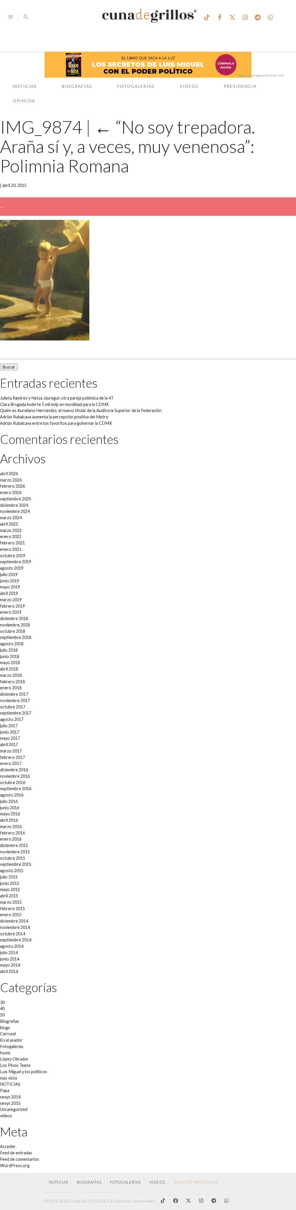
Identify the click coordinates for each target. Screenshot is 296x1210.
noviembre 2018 (15, 624)
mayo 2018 (10, 662)
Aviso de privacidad (196, 1182)
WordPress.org (14, 1165)
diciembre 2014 (14, 921)
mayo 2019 (10, 586)
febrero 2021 (12, 542)
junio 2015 (9, 883)
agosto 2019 (11, 568)
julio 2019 (9, 574)
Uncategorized (13, 1109)
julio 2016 (9, 801)
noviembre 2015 (15, 851)
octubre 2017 (12, 706)
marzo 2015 (11, 902)
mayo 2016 (10, 813)
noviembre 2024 (15, 511)
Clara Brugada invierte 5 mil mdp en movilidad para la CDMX (54, 404)
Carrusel (8, 1033)
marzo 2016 (11, 826)
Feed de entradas (16, 1152)
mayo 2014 (10, 965)
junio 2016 (9, 807)
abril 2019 (9, 593)
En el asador (11, 1040)
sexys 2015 (10, 1103)
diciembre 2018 (14, 618)
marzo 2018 (11, 675)
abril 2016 (9, 820)
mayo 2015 (10, 889)
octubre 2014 (12, 933)
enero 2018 (10, 687)
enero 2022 (10, 536)
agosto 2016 (11, 794)
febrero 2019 (12, 606)
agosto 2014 (11, 946)
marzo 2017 (11, 750)
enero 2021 (10, 549)
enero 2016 (10, 839)
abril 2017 (9, 744)
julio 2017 (9, 725)
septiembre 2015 (15, 864)
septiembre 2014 (15, 939)
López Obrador (14, 1058)
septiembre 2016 (15, 788)
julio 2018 (9, 650)
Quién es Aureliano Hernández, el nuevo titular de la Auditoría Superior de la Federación (81, 410)
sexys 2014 (10, 1096)
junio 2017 (9, 732)
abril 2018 (9, 668)
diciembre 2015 (14, 845)
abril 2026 (9, 473)
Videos (189, 86)
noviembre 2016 (15, 776)
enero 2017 (10, 763)
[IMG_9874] (44, 338)
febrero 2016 (12, 832)
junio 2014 (9, 958)
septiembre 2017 (15, 712)
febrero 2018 (12, 681)
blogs (5, 1027)
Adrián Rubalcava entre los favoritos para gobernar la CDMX (56, 423)
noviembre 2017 (15, 700)
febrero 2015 (12, 908)
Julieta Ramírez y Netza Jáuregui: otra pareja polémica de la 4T (57, 398)
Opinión (24, 100)
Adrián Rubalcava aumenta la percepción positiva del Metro (54, 416)
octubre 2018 (12, 631)
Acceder (8, 1146)
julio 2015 (9, 876)
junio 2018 (9, 656)
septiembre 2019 (15, 561)
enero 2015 (10, 914)
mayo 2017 (10, 738)
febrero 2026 (12, 486)
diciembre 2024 (14, 505)
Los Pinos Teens (15, 1065)
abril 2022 (9, 524)
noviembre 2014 (15, 927)
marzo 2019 (11, 599)
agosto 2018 (11, 643)
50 (2, 1014)
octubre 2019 (12, 555)
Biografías (77, 86)
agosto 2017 (11, 719)
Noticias (25, 86)
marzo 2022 (11, 530)
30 (2, 1002)
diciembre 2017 (14, 694)
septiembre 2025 (15, 498)
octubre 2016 (12, 782)
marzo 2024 (11, 517)
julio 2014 (9, 952)
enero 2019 (10, 612)
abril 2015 (9, 895)
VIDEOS (157, 1182)
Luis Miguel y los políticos (23, 1071)
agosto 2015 (11, 870)
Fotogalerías (136, 86)
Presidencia (240, 86)
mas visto (8, 1078)
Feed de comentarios (19, 1159)
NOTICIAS (10, 1084)
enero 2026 (10, 492)
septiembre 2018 (15, 637)
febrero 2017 (12, 757)
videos (6, 1115)
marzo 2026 (11, 480)
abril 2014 (9, 971)
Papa (4, 1090)
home (5, 1052)
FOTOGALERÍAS (125, 1182)
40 (2, 1008)
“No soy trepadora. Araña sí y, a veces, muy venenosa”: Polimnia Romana (127, 146)
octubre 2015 (12, 858)
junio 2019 (9, 580)
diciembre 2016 (14, 769)
